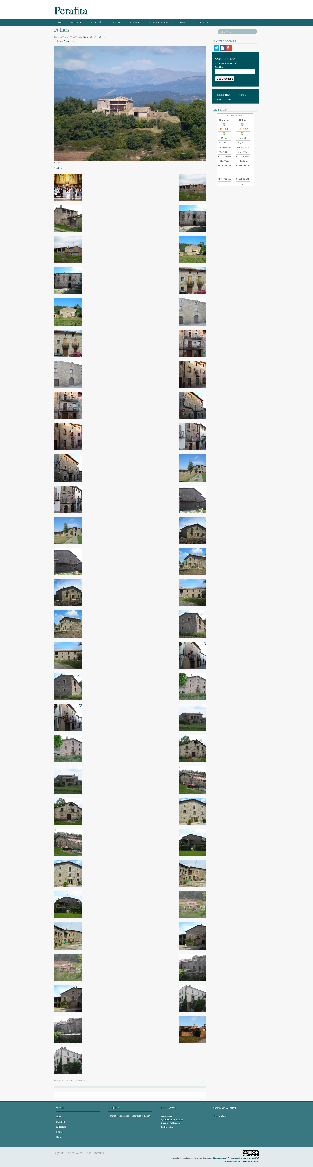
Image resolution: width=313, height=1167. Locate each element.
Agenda (134, 22)
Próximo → (69, 40)
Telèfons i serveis (223, 99)
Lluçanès (97, 22)
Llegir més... (59, 168)
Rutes (183, 22)
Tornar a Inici (220, 1115)
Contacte (202, 22)
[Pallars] (130, 103)
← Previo (58, 40)
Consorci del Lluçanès (171, 1123)
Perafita (70, 10)
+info (251, 184)
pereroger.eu (166, 1115)
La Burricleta (167, 1126)
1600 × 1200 (87, 37)
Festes (116, 22)
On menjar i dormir (158, 22)
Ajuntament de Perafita (172, 1119)
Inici (60, 22)
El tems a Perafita (235, 115)
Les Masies (100, 37)
